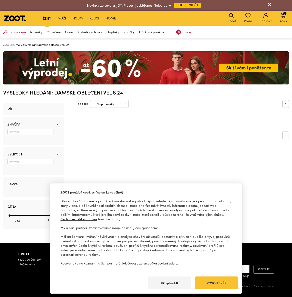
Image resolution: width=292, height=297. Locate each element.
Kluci (94, 18)
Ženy (47, 18)
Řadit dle (82, 104)
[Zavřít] (269, 5)
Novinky (36, 32)
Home (111, 18)
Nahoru (281, 271)
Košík (283, 17)
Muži (62, 18)
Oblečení (54, 32)
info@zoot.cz (26, 264)
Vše (10, 109)
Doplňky (112, 32)
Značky (129, 32)
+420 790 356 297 (29, 259)
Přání (248, 21)
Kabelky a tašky (90, 32)
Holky (77, 18)
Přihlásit (266, 21)
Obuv (69, 32)
